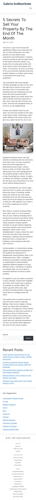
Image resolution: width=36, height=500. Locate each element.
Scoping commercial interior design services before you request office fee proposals (17, 364)
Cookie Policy (18, 460)
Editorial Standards (18, 471)
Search (5, 334)
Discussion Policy (18, 496)
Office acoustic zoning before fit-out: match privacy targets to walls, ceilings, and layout (17, 357)
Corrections (18, 481)
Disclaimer (18, 462)
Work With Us (18, 484)
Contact (6, 417)
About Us (6, 414)
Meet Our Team (18, 448)
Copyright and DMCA (18, 486)
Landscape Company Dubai (13, 398)
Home (5, 408)
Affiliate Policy (18, 491)
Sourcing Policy (18, 479)
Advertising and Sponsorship (18, 489)
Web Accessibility (18, 494)
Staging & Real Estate (11, 429)
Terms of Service (18, 457)
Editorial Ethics (18, 476)
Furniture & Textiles (10, 423)
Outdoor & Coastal (9, 426)
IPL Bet (5, 401)
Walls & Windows (9, 420)
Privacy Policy (18, 465)
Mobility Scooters (9, 405)
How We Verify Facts (18, 474)
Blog (4, 411)
